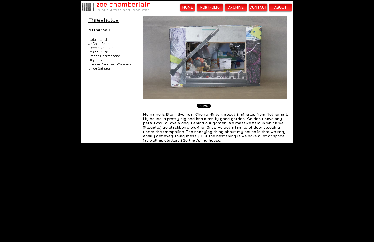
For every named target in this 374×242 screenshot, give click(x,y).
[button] (215, 57)
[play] (278, 95)
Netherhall (99, 30)
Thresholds (103, 19)
